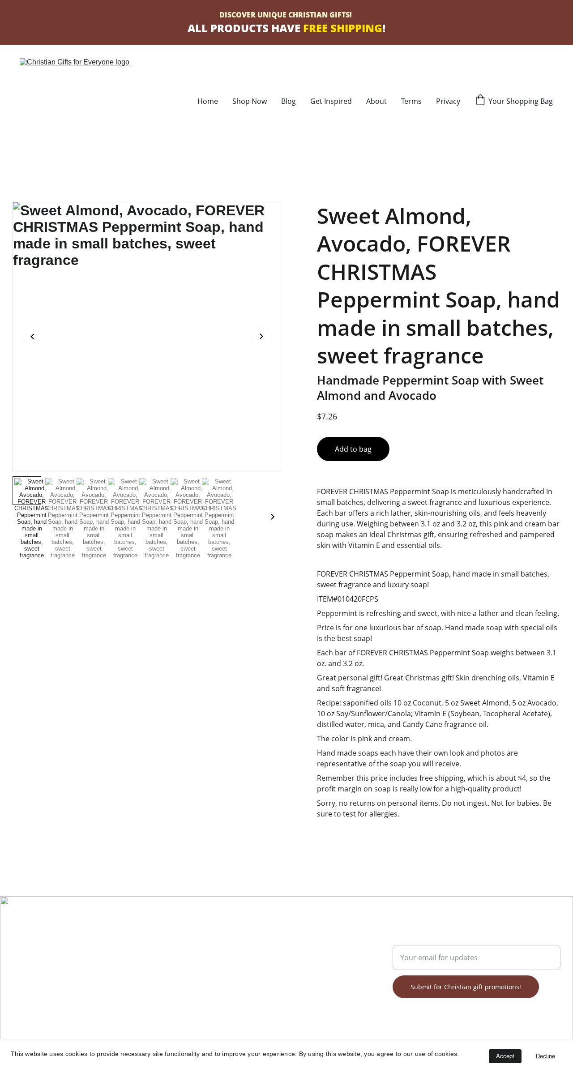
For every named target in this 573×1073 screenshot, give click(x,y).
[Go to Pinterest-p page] (67, 980)
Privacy (448, 101)
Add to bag (353, 449)
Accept (505, 1056)
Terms (411, 101)
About (376, 101)
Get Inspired (331, 101)
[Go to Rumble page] (56, 980)
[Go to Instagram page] (90, 980)
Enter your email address (435, 940)
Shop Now (249, 101)
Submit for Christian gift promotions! (466, 987)
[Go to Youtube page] (79, 980)
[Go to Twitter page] (44, 980)
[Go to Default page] (102, 980)
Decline (545, 1056)
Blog (288, 101)
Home (207, 101)
